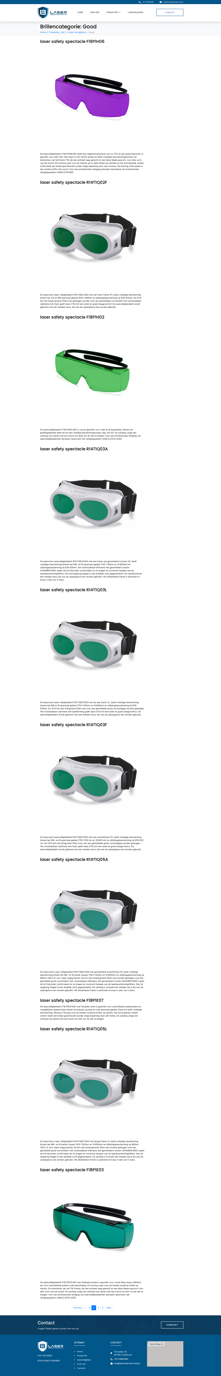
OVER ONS (94, 12)
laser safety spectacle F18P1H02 (72, 317)
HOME (80, 12)
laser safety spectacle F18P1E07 (71, 1000)
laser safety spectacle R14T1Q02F (73, 182)
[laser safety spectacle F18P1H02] (92, 373)
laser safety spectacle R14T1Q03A (74, 449)
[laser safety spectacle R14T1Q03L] (92, 646)
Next (109, 1307)
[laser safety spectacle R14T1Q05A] (92, 916)
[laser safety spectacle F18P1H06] (92, 97)
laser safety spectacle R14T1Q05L (73, 1029)
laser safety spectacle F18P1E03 (72, 1170)
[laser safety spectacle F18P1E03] (92, 1226)
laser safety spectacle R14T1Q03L (73, 590)
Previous (77, 1307)
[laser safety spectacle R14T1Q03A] (92, 505)
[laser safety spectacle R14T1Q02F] (92, 238)
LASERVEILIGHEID (135, 12)
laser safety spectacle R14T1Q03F (73, 725)
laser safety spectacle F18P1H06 (72, 41)
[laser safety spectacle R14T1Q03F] (92, 781)
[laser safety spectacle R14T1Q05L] (92, 1085)
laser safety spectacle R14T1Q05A (74, 859)
